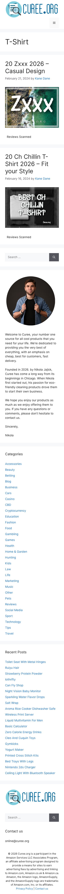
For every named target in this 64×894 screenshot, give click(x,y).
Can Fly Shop (14, 685)
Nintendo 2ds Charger (20, 767)
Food (8, 528)
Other (9, 592)
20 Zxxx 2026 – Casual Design (27, 67)
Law (8, 569)
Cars (8, 493)
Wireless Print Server (19, 714)
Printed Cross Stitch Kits (22, 755)
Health (9, 545)
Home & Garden (16, 551)
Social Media (14, 610)
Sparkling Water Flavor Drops (25, 697)
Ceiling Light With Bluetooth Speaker (30, 773)
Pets (8, 598)
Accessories (13, 464)
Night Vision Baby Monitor (23, 691)
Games (10, 540)
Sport (9, 616)
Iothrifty (10, 679)
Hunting (10, 557)
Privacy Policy (24, 888)
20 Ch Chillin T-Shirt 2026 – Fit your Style (26, 164)
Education (12, 516)
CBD (8, 505)
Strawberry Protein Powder (23, 673)
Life (7, 575)
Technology (13, 622)
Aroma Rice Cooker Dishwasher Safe (30, 708)
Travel (9, 633)
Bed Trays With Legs (19, 761)
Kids (8, 563)
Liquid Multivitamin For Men (24, 720)
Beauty (10, 469)
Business (11, 487)
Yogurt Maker (14, 749)
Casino (10, 499)
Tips (8, 627)
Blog (8, 481)
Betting (10, 475)
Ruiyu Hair (12, 667)
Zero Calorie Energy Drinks (23, 732)
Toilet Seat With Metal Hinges (25, 662)
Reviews (11, 604)
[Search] (54, 257)
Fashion (10, 522)
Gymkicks (11, 744)
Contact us (41, 888)
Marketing (12, 581)
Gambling (11, 534)
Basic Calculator (16, 726)
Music (9, 586)
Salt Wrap (11, 703)
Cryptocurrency (15, 510)
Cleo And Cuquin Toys (20, 738)
